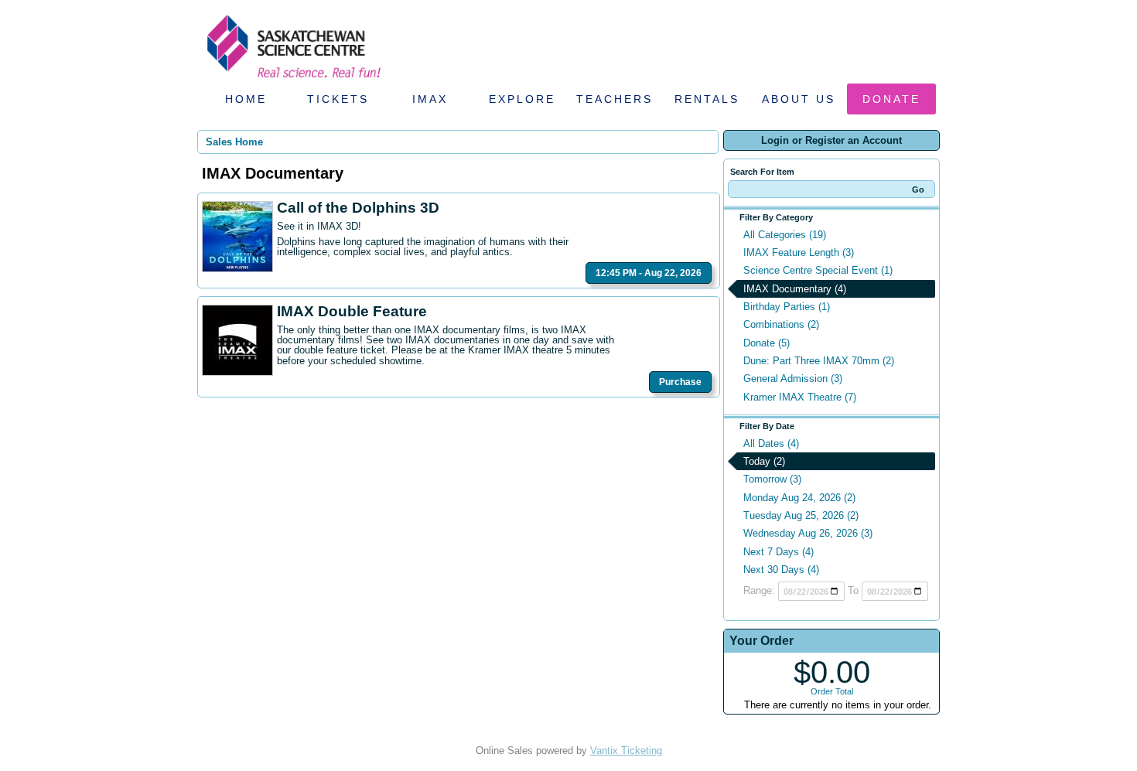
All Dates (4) (771, 443)
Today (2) (764, 461)
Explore (522, 99)
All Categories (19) (784, 235)
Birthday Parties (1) (786, 306)
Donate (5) (766, 343)
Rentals (706, 99)
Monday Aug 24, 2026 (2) (799, 497)
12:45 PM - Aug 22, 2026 (649, 273)
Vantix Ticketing (626, 750)
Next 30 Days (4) (781, 569)
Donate (891, 99)
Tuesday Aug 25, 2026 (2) (801, 515)
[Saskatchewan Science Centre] (292, 79)
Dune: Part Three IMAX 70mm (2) (818, 361)
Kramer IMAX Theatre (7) (799, 397)
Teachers (614, 99)
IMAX (430, 99)
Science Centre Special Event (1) (818, 270)
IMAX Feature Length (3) (798, 252)
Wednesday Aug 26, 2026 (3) (807, 533)
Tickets (338, 99)
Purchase (680, 382)
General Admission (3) (792, 378)
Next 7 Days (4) (778, 552)
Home (246, 99)
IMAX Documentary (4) (794, 289)
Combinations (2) (781, 324)
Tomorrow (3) (772, 479)
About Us (798, 99)
